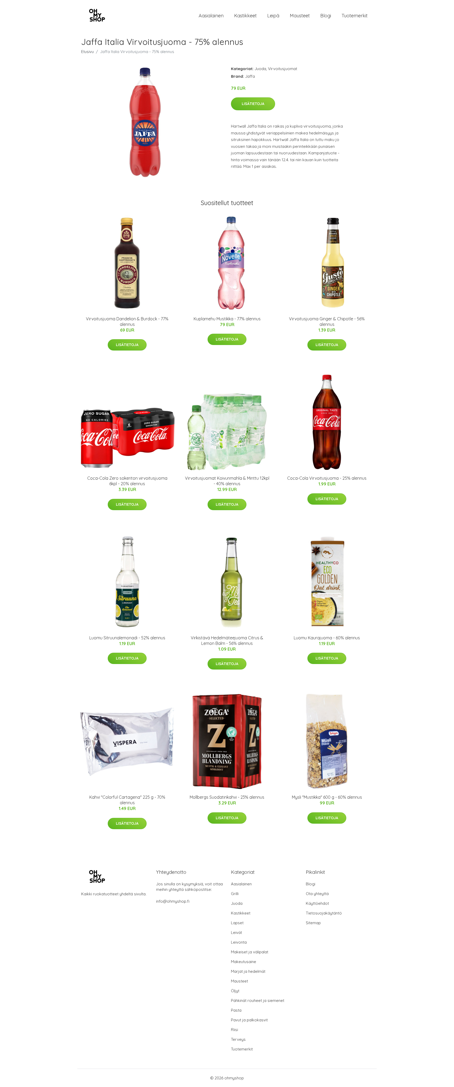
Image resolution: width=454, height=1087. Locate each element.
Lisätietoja (253, 103)
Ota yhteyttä (317, 893)
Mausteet (300, 16)
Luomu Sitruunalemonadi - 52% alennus (127, 637)
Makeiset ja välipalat (249, 951)
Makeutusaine (243, 961)
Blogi (325, 16)
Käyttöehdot (317, 903)
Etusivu (87, 51)
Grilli (235, 893)
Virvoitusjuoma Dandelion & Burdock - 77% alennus (127, 321)
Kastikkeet (245, 16)
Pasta (236, 1010)
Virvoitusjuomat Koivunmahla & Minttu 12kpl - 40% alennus (227, 480)
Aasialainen (211, 16)
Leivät (236, 932)
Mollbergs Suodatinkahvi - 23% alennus (227, 797)
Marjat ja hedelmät (248, 971)
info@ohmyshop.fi (172, 901)
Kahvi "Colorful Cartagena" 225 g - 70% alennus (127, 800)
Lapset (237, 922)
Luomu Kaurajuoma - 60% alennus (327, 637)
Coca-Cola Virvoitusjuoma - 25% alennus (327, 478)
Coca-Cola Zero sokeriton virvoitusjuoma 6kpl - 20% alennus (127, 480)
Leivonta (239, 942)
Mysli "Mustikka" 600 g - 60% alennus (327, 797)
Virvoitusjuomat (282, 68)
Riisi (234, 1029)
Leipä (273, 16)
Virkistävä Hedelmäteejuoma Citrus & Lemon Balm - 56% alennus (227, 640)
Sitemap (313, 922)
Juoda (260, 68)
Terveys (238, 1039)
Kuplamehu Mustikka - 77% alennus (227, 318)
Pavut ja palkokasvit (249, 1019)
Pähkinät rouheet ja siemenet (257, 1000)
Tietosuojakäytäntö (324, 913)
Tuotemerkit (355, 16)
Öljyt (235, 990)
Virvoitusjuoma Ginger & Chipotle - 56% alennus (327, 321)
